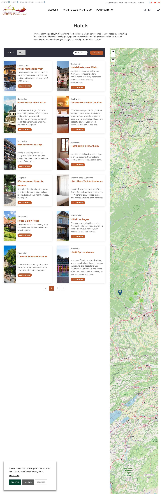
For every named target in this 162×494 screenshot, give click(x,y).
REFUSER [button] (28, 482)
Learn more (24, 86)
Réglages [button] (41, 482)
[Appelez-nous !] (159, 10)
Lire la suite (14, 475)
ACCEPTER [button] (15, 482)
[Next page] (63, 288)
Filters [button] (96, 53)
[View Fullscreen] (113, 60)
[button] (145, 10)
